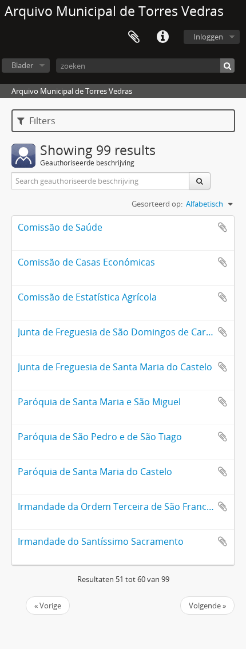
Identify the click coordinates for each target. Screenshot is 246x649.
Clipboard (134, 37)
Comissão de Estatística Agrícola (87, 297)
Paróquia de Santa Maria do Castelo (95, 471)
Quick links (162, 37)
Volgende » (207, 605)
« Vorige (47, 605)
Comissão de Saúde (60, 227)
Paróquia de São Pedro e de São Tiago (100, 436)
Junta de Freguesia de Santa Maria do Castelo (115, 367)
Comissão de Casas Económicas (86, 262)
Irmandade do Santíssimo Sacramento (101, 541)
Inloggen (208, 36)
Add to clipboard (222, 227)
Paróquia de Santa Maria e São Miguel (99, 401)
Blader (22, 65)
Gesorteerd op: (157, 204)
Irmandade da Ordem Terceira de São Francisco (121, 506)
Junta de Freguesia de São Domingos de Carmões (124, 332)
